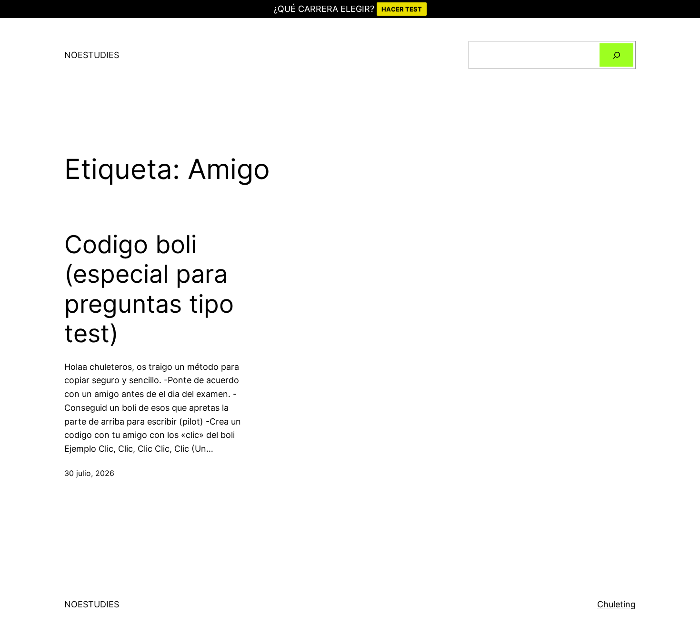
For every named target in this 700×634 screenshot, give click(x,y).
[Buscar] (616, 55)
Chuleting (616, 604)
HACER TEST (401, 9)
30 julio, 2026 (89, 473)
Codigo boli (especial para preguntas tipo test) (149, 289)
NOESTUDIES (91, 55)
